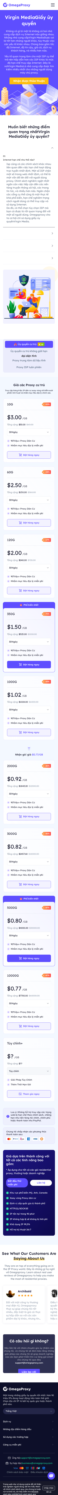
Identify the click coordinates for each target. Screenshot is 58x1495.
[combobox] (23, 432)
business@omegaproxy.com (37, 1463)
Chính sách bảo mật (17, 1472)
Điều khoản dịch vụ (41, 1472)
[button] (29, 148)
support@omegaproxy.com (29, 1362)
